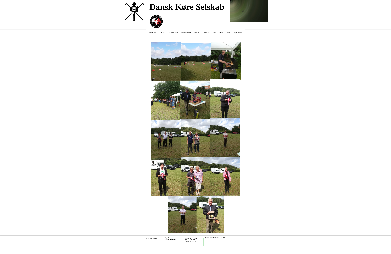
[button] (265, 19)
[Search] (243, 11)
